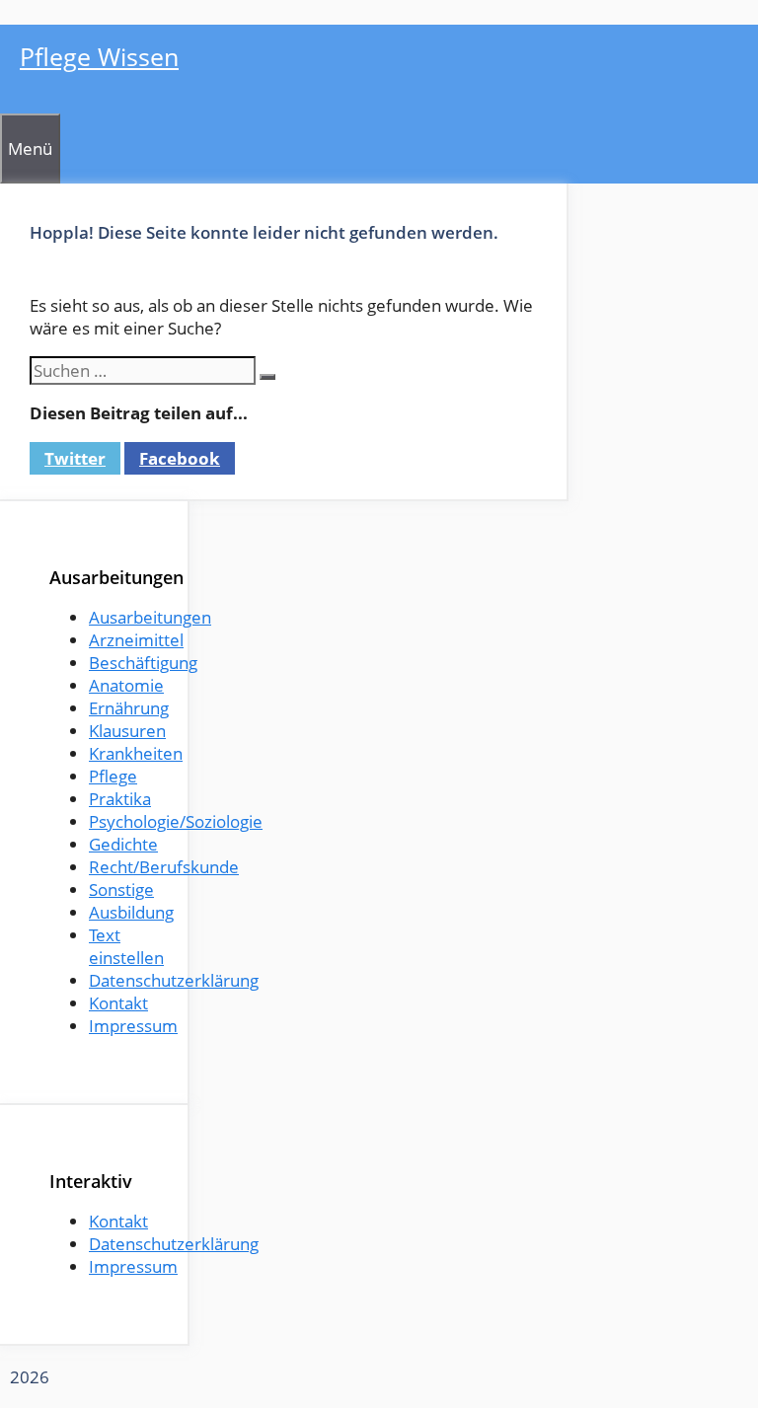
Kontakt (118, 1003)
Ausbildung (131, 912)
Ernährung (129, 708)
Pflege (113, 776)
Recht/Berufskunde (164, 866)
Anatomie (126, 685)
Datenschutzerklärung (174, 980)
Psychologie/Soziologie (176, 821)
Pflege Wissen (99, 56)
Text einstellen (126, 946)
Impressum (133, 1025)
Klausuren (127, 730)
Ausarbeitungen (150, 617)
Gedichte (123, 844)
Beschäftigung (143, 662)
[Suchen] (267, 377)
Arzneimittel (136, 640)
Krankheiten (136, 753)
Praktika (120, 798)
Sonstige (121, 889)
